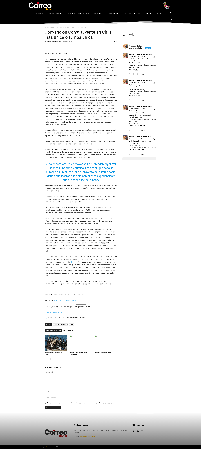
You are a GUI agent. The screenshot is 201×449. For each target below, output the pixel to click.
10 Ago (143, 139)
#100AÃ (131, 125)
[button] (170, 13)
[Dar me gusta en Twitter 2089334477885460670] (138, 100)
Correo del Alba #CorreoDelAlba (140, 54)
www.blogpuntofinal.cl (55, 312)
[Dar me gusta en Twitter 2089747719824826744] (138, 74)
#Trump (132, 69)
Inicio (46, 27)
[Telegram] (66, 46)
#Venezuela (133, 95)
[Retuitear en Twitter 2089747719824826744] (134, 74)
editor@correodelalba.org (87, 436)
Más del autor (68, 331)
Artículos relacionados (53, 331)
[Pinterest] (56, 46)
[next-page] (49, 359)
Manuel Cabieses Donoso (54, 41)
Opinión (52, 27)
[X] (171, 19)
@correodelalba (134, 56)
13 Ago (143, 108)
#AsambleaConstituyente (61, 324)
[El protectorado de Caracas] (106, 343)
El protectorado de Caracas (103, 352)
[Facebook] (165, 19)
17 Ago (143, 82)
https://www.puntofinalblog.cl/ (65, 300)
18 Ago (143, 56)
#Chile (71, 324)
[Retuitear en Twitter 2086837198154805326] (134, 154)
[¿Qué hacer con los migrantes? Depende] (56, 343)
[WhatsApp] (61, 46)
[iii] (72, 262)
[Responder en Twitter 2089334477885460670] (130, 100)
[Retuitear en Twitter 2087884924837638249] (134, 130)
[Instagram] (168, 19)
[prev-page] (46, 359)
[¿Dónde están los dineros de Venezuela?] (81, 343)
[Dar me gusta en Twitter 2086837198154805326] (138, 154)
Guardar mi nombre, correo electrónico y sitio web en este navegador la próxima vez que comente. (81, 403)
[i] (102, 67)
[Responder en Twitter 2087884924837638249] (130, 130)
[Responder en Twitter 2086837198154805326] (130, 154)
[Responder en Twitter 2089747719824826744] (130, 74)
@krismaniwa (134, 123)
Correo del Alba (50, 447)
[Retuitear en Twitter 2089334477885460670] (134, 100)
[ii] (99, 243)
